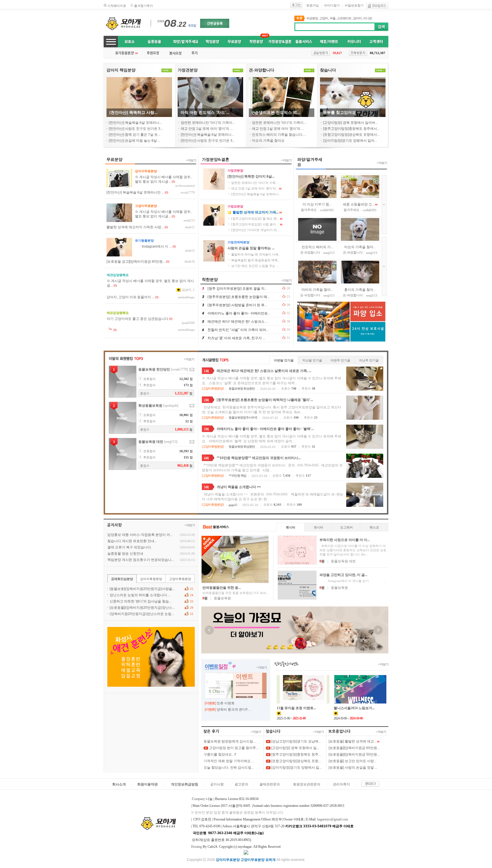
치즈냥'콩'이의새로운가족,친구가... (236, 338)
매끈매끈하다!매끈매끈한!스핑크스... (238, 322)
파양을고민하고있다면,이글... (343, 575)
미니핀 (367, 18)
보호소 (129, 41)
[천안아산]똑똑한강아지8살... (250, 176)
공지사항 (217, 784)
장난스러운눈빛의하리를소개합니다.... (140, 595)
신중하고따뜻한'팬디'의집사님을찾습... (140, 601)
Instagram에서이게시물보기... (352, 581)
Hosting (196, 847)
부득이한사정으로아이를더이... (344, 540)
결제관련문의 (269, 784)
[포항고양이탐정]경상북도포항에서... (351, 135)
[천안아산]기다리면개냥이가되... (255, 230)
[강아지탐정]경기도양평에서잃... (296, 768)
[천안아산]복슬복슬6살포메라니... (135, 123)
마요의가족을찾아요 (268, 141)
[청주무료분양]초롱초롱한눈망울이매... (239, 297)
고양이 (323, 18)
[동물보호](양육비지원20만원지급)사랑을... (142, 589)
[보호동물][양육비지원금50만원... (354, 754)
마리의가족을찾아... (317, 247)
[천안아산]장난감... (360, 290)
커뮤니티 (354, 41)
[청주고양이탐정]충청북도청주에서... (351, 129)
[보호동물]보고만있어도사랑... (352, 761)
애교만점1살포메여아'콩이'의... (207, 129)
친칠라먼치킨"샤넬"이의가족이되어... (238, 330)
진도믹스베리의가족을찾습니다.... (279, 135)
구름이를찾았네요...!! (220, 754)
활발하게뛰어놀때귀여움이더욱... (256, 254)
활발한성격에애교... (316, 290)
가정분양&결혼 (280, 41)
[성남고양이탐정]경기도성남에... (295, 741)
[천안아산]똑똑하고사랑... (133, 112)
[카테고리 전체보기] (111, 41)
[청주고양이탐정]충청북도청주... (295, 754)
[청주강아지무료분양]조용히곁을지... (237, 289)
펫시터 (290, 527)
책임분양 (212, 41)
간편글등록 (215, 23)
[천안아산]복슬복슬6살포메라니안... (135, 192)
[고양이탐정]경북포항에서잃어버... (350, 123)
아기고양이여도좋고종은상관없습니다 (137, 319)
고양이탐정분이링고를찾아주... (233, 748)
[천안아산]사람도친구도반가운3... (136, 129)
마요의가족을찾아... (360, 204)
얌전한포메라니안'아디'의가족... (254, 182)
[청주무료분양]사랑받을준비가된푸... (237, 305)
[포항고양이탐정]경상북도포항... (295, 761)
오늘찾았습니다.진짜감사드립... (229, 768)
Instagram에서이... (153, 246)
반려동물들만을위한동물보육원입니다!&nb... (235, 593)
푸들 (332, 18)
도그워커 (346, 527)
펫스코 (374, 527)
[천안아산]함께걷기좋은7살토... (134, 135)
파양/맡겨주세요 (185, 41)
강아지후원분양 (151, 579)
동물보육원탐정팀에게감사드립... (230, 741)
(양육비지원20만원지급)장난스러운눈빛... (142, 614)
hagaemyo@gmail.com (332, 819)
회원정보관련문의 (306, 784)
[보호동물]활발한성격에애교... (352, 741)
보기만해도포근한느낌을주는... (255, 266)
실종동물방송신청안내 (125, 554)
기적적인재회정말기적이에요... (229, 761)
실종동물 (154, 41)
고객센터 (376, 41)
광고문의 (241, 784)
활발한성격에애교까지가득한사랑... (135, 227)
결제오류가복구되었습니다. (129, 547)
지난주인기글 (369, 360)
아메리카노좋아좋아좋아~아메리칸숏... (239, 313)
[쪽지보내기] (192, 369)
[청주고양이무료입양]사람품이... (255, 224)
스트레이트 (344, 18)
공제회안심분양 (122, 579)
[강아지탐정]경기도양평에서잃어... (350, 141)
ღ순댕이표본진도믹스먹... (276, 112)
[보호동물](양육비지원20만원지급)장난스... (142, 608)
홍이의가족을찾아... (360, 247)
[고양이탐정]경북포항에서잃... (294, 748)
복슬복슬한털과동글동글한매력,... (256, 260)
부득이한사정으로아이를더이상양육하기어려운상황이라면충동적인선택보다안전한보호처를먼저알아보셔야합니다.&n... (352, 550)
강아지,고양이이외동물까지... (130, 297)
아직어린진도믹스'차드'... (205, 112)
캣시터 (318, 527)
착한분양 (256, 41)
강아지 (357, 18)
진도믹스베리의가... (317, 204)
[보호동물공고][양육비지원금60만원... (135, 262)
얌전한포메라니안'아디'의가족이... (208, 123)
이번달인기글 (284, 360)
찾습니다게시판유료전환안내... (132, 541)
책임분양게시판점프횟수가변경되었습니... (140, 560)
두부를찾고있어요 (339, 112)
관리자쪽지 (341, 784)
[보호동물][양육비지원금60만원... (354, 748)
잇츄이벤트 (226, 703)
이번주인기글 (340, 360)
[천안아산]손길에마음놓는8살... (134, 141)
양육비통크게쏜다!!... (234, 709)
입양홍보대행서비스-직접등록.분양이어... (140, 535)
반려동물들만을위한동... (221, 588)
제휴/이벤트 (329, 41)
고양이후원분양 (213, 388)
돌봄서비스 (303, 41)
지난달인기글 (312, 360)
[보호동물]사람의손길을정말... (353, 768)
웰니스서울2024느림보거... (354, 708)
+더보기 (191, 160)
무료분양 (312, 18)
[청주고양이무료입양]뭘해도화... (255, 218)
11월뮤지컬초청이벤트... (296, 708)
